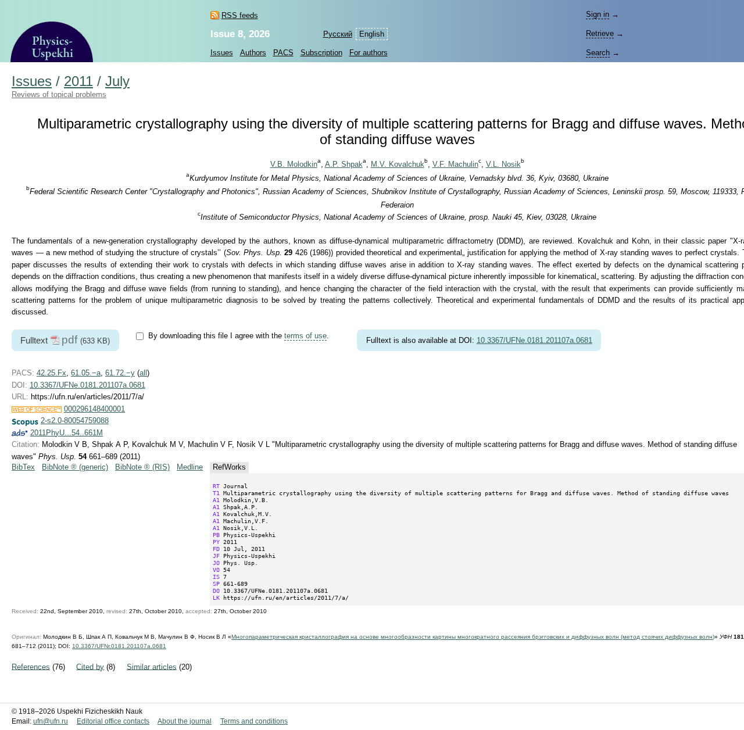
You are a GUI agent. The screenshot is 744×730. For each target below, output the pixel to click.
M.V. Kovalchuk (397, 164)
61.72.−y (120, 372)
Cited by (90, 666)
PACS (283, 52)
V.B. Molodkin (293, 164)
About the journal (185, 721)
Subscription (321, 52)
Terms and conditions (254, 721)
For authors (368, 52)
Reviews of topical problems (59, 94)
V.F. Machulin (455, 164)
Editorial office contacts (113, 721)
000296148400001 (94, 409)
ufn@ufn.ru (50, 721)
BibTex (23, 467)
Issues (221, 52)
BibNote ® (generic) (75, 467)
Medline (190, 467)
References (31, 666)
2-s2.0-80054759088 (75, 420)
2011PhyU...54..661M (66, 432)
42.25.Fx (51, 372)
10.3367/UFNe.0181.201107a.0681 (534, 340)
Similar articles (152, 666)
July (117, 81)
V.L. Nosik (503, 164)
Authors (253, 52)
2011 (78, 81)
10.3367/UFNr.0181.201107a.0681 (119, 646)
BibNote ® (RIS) (142, 467)
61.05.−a (86, 372)
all (143, 372)
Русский (337, 34)
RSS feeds (239, 15)
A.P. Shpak (344, 164)
